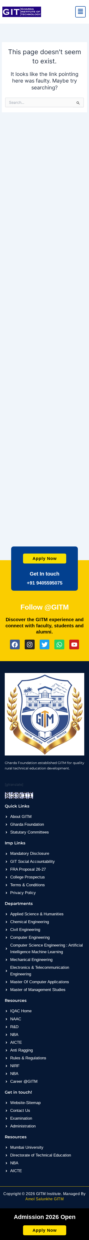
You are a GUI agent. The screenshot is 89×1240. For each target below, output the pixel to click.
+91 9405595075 (44, 582)
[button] (80, 12)
